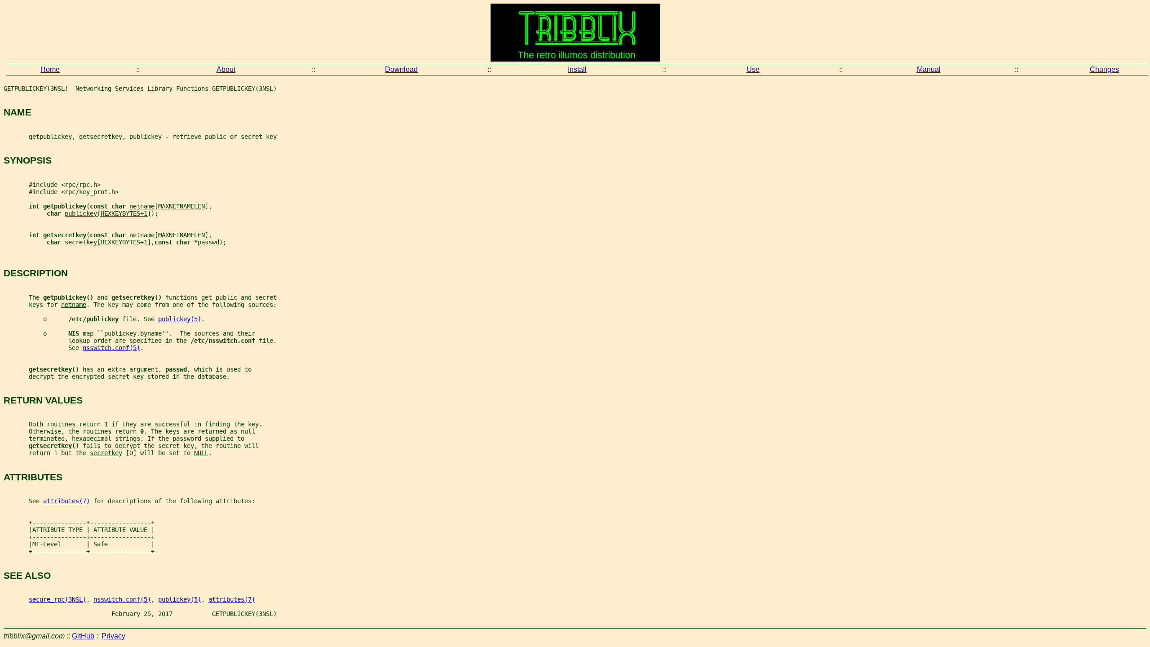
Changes (1104, 69)
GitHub (83, 636)
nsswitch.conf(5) (111, 347)
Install (577, 69)
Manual (929, 69)
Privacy (113, 636)
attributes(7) (66, 501)
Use (753, 69)
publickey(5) (179, 319)
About (226, 69)
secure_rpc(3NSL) (57, 599)
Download (401, 69)
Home (50, 69)
